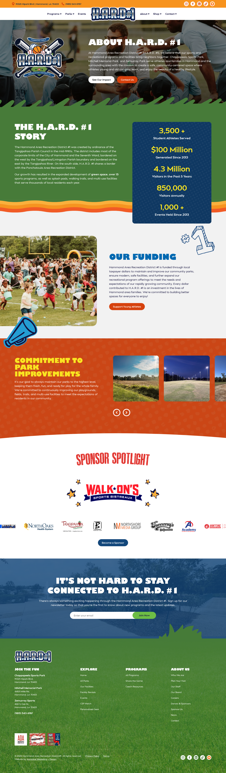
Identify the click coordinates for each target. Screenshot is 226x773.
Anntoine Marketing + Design (42, 759)
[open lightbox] (136, 378)
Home (83, 675)
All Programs (132, 675)
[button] (54, 14)
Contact (175, 720)
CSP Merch (85, 703)
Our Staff (175, 686)
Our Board (176, 692)
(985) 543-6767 (24, 713)
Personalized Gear (89, 709)
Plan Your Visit (178, 681)
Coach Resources (134, 686)
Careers (175, 698)
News (174, 715)
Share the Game (134, 681)
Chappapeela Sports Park (30, 675)
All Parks (84, 681)
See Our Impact (101, 79)
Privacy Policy (92, 756)
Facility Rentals (88, 692)
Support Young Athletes (127, 306)
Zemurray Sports (25, 700)
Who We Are (177, 675)
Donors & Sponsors (181, 703)
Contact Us (127, 79)
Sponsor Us (177, 709)
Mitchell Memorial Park (28, 687)
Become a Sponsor (113, 542)
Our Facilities (86, 686)
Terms (106, 756)
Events (82, 13)
